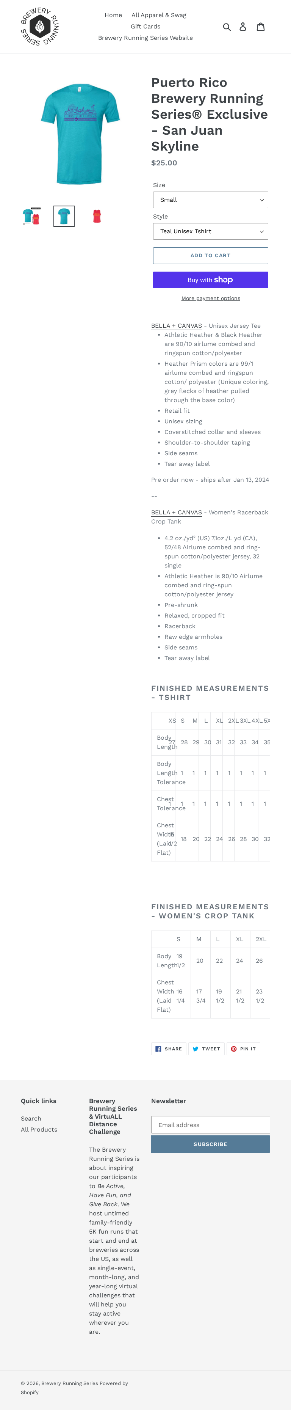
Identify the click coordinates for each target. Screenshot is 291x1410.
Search (31, 1118)
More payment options (210, 298)
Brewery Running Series (70, 1383)
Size (159, 185)
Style (160, 216)
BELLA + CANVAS (176, 325)
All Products (39, 1129)
